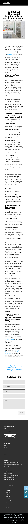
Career (5, 454)
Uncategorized (18, 20)
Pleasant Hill (9, 503)
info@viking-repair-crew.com (10, 449)
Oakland (8, 496)
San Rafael (8, 505)
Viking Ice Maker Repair (9, 466)
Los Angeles (8, 488)
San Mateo (8, 492)
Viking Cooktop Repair (9, 479)
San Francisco (9, 500)
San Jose (8, 490)
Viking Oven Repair (8, 473)
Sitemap (6, 447)
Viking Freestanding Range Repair (11, 475)
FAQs (5, 445)
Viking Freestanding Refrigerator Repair (13, 464)
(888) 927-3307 (7, 452)
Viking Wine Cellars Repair (10, 469)
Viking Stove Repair (8, 471)
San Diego (8, 498)
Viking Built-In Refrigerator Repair (11, 462)
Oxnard (7, 507)
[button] (26, 496)
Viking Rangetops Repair (9, 477)
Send (21, 413)
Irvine (7, 494)
